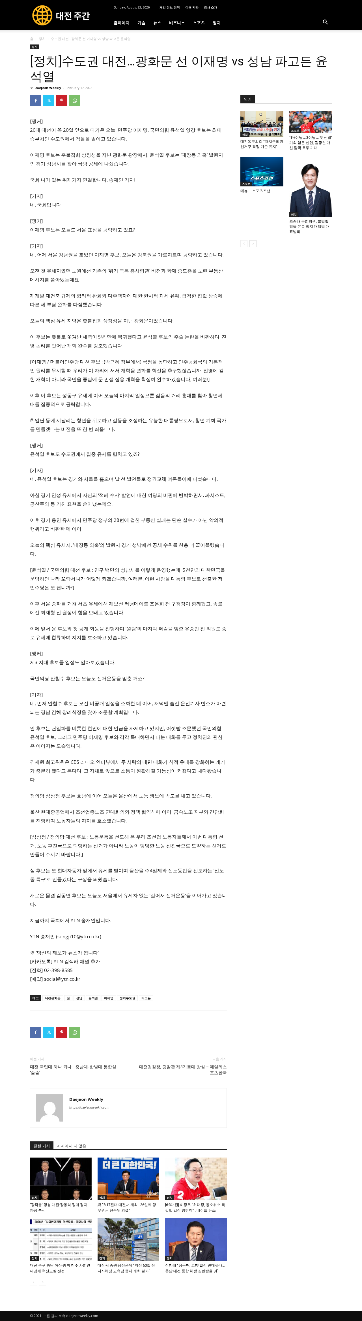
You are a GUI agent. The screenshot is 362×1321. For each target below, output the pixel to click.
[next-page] (42, 1282)
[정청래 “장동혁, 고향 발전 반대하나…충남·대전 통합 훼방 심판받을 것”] (196, 1239)
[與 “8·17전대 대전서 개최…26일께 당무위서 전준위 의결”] (128, 1179)
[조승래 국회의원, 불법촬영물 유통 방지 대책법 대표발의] (310, 187)
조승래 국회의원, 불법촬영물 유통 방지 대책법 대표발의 (309, 226)
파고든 (146, 998)
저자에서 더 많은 (71, 1146)
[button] (325, 22)
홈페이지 (122, 22)
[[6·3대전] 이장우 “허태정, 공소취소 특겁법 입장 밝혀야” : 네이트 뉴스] (196, 1179)
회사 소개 (210, 7)
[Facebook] (35, 100)
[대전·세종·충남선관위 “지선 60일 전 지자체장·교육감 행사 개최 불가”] (128, 1239)
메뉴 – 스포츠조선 (255, 191)
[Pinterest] (61, 100)
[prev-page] (33, 1282)
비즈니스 (177, 22)
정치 (217, 22)
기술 (141, 22)
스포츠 (199, 22)
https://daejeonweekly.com (89, 1107)
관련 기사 (41, 1146)
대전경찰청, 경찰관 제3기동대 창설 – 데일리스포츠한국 (183, 1069)
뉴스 (157, 22)
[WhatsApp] (74, 100)
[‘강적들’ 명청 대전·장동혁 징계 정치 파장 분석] (61, 1179)
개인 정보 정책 (170, 7)
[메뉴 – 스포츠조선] (261, 171)
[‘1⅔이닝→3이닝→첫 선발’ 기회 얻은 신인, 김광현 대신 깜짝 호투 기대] (310, 122)
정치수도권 (127, 998)
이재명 (108, 998)
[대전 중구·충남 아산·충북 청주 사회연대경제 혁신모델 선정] (61, 1239)
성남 (79, 998)
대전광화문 (53, 998)
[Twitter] (48, 100)
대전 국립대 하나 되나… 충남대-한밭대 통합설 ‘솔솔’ (73, 1069)
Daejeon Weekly (48, 88)
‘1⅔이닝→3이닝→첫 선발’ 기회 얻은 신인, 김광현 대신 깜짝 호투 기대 (310, 142)
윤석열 (93, 998)
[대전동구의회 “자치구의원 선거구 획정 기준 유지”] (261, 124)
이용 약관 (192, 7)
